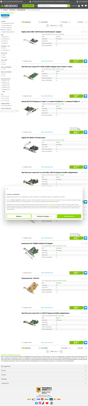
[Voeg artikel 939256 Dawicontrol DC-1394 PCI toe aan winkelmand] (85, 307)
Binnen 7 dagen (6, 29)
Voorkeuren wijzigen (43, 216)
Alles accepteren (69, 216)
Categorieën (5, 383)
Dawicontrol (5, 39)
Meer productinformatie (47, 61)
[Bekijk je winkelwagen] (85, 5)
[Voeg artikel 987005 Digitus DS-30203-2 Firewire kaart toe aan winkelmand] (85, 167)
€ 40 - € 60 (5, 98)
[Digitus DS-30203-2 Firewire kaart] (31, 147)
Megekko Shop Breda (8, 32)
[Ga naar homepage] (1, 10)
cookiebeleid (52, 204)
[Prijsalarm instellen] (82, 32)
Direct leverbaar (6, 25)
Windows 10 (5, 85)
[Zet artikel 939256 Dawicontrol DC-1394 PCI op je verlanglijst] (86, 278)
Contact (3, 375)
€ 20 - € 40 (5, 96)
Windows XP (6, 89)
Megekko (4, 379)
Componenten (12, 10)
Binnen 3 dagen (6, 27)
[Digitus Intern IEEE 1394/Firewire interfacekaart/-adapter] (31, 41)
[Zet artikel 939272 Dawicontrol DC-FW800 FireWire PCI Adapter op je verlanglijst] (86, 243)
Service (3, 370)
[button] (28, 5)
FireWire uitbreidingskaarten (33, 10)
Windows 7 (5, 80)
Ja (3, 55)
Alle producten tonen (7, 23)
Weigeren (19, 216)
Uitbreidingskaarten (21, 10)
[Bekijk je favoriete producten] (82, 5)
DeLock (4, 41)
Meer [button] (3, 91)
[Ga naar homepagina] (10, 6)
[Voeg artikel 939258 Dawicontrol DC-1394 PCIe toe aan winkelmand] (85, 238)
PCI (3, 48)
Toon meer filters (7, 105)
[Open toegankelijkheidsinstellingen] (51, 403)
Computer (5, 10)
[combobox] (52, 5)
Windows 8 (5, 83)
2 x (3, 73)
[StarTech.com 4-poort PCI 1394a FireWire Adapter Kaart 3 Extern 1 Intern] (31, 76)
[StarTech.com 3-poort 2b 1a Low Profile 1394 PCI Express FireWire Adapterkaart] (31, 182)
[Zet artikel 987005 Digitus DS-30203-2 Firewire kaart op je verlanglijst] (86, 138)
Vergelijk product (27, 61)
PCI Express (5, 50)
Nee (4, 57)
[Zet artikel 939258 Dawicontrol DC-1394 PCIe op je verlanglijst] (86, 207)
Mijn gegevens (5, 366)
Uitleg (8, 46)
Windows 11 (5, 87)
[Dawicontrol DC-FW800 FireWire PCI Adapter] (31, 253)
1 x (3, 69)
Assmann (5, 36)
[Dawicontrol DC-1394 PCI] (31, 287)
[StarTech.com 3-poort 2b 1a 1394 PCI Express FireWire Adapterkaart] (31, 322)
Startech (5, 43)
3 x (3, 76)
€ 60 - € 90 (5, 100)
